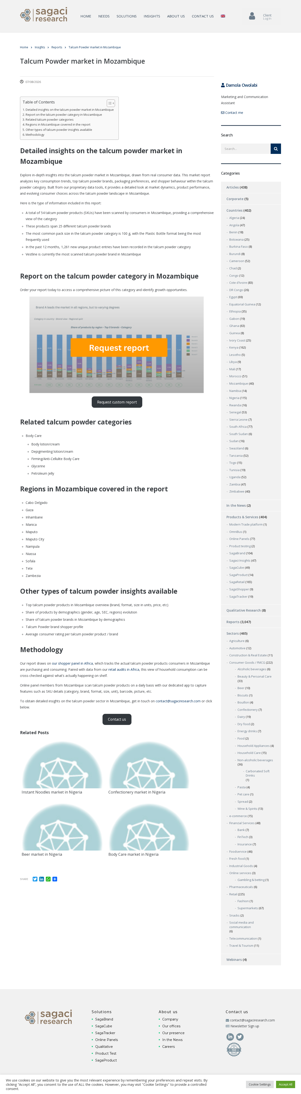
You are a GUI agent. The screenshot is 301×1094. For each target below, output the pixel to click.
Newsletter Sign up (244, 1026)
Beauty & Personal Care (255, 676)
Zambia (234, 484)
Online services (240, 873)
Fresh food (237, 858)
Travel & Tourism (241, 945)
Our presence (173, 1033)
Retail (233, 894)
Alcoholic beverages (252, 669)
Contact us (203, 16)
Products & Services (242, 517)
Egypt (233, 297)
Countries (234, 210)
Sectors (232, 633)
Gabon (234, 319)
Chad (233, 268)
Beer (241, 688)
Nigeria (234, 398)
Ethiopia (235, 311)
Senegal (235, 412)
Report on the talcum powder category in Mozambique (64, 115)
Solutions (127, 16)
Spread (243, 801)
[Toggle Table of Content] (108, 103)
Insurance (245, 844)
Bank (241, 830)
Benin (233, 232)
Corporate (234, 199)
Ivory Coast (237, 340)
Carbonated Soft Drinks (257, 773)
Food (241, 738)
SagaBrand (237, 553)
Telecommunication (243, 938)
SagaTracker (238, 596)
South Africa (238, 426)
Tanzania (236, 455)
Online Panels (239, 539)
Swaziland (236, 448)
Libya (233, 362)
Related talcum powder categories (50, 120)
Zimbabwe (236, 491)
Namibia (235, 391)
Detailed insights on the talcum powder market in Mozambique (70, 110)
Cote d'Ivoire (238, 282)
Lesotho (235, 355)
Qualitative (104, 1047)
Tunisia (234, 470)
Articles (232, 187)
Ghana (234, 326)
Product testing (240, 546)
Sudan (234, 441)
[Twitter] (239, 1036)
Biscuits (243, 695)
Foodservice (238, 851)
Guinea (234, 333)
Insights (152, 16)
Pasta (242, 787)
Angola (234, 225)
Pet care (243, 794)
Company (170, 1019)
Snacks (234, 915)
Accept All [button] (285, 1084)
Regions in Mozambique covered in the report (58, 125)
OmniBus (235, 532)
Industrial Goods (241, 866)
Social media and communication (241, 924)
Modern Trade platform (246, 524)
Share (24, 879)
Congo (233, 275)
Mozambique (238, 383)
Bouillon (243, 702)
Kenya (233, 347)
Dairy (241, 717)
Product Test (105, 1053)
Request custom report (117, 402)
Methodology (35, 135)
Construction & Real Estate (248, 655)
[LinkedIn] (230, 1036)
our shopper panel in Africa (72, 663)
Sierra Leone (238, 419)
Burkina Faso (238, 246)
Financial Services (242, 823)
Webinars (234, 959)
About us (176, 16)
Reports (232, 622)
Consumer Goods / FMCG (247, 662)
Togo (232, 463)
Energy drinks (247, 731)
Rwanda (235, 405)
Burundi (235, 254)
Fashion (243, 901)
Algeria (234, 218)
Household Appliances (254, 746)
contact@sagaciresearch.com (178, 701)
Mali (232, 369)
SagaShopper (239, 589)
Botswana (236, 239)
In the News (236, 505)
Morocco (235, 376)
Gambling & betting (251, 880)
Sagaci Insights (239, 560)
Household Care (249, 753)
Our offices (171, 1026)
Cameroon (236, 261)
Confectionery (248, 709)
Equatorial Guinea (242, 304)
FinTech (243, 837)
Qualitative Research (243, 610)
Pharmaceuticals (241, 887)
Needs (104, 16)
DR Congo (236, 290)
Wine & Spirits (247, 808)
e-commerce (238, 816)
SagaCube (236, 567)
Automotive (237, 648)
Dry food (244, 724)
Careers (168, 1047)
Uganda (235, 477)
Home (85, 16)
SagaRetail (237, 582)
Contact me (233, 112)
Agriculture (237, 641)
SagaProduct (238, 575)
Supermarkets (248, 908)
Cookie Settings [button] (260, 1084)
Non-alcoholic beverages (255, 760)
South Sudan (238, 434)
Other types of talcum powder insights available (59, 130)
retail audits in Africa (123, 669)
